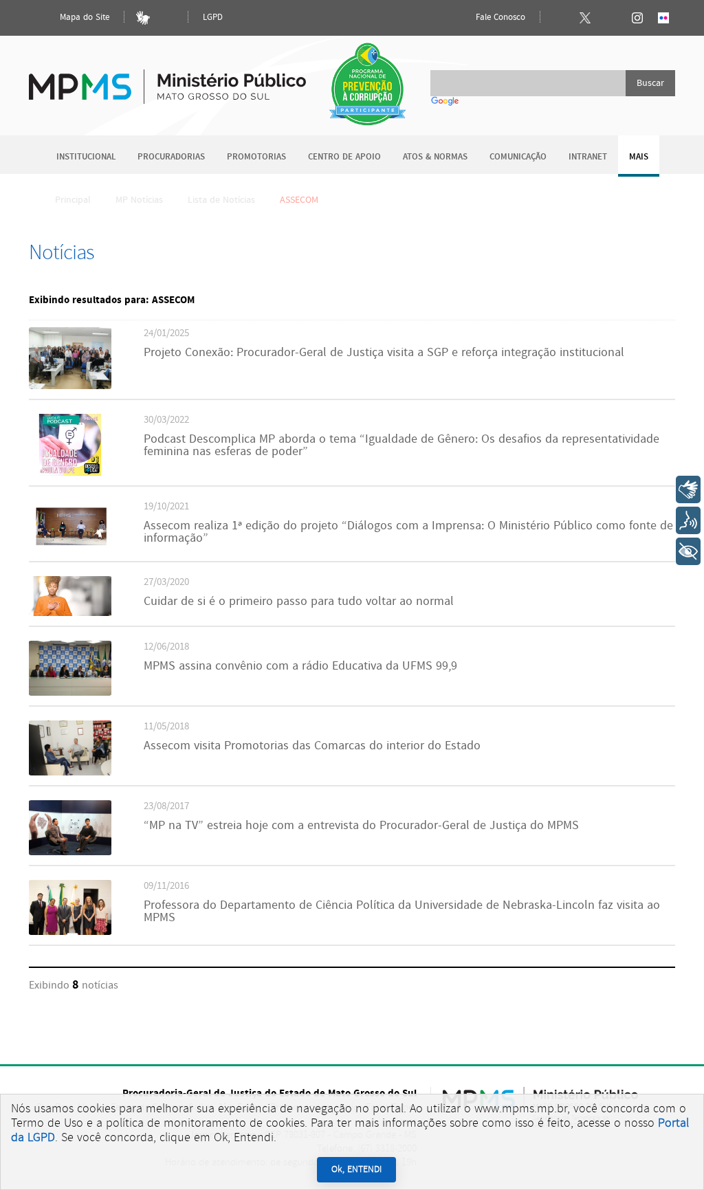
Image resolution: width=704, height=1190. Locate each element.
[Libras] (143, 18)
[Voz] (688, 520)
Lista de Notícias (221, 200)
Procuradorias (171, 157)
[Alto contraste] (169, 18)
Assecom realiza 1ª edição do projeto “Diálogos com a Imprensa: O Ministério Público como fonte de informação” (408, 532)
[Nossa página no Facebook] (559, 18)
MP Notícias (139, 200)
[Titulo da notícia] (70, 386)
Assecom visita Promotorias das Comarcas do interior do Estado (312, 746)
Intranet (588, 157)
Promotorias (256, 157)
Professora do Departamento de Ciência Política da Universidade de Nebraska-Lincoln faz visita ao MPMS (402, 911)
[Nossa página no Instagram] (637, 18)
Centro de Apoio (344, 157)
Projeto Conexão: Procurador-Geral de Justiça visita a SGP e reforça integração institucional (384, 352)
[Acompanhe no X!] (585, 18)
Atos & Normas (435, 157)
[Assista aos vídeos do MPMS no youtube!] (611, 18)
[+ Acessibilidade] (688, 551)
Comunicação (518, 157)
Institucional (86, 157)
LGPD (213, 17)
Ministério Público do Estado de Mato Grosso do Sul (167, 78)
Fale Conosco (499, 17)
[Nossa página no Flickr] (663, 18)
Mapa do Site (83, 17)
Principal (73, 200)
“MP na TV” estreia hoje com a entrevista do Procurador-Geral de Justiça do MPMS (361, 825)
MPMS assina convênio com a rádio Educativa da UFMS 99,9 (300, 666)
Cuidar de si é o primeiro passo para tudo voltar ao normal (299, 601)
